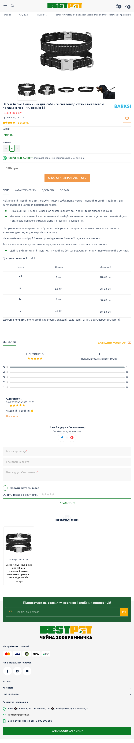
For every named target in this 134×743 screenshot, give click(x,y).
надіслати (67, 502)
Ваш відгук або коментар (21, 472)
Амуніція (23, 14)
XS (5, 148)
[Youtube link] (27, 671)
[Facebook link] (7, 671)
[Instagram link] (17, 671)
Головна (7, 14)
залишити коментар (112, 342)
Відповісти (12, 416)
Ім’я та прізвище (16, 451)
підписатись (124, 612)
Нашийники (41, 14)
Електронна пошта (17, 462)
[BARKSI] (122, 106)
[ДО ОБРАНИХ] (127, 118)
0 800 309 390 (44, 720)
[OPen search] (12, 6)
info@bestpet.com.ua (18, 714)
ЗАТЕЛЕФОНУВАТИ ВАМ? (67, 731)
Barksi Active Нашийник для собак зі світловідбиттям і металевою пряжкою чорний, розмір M (19, 571)
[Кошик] (118, 6)
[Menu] (5, 6)
